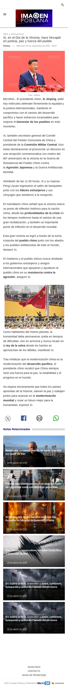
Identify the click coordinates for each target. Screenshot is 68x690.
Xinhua (6, 46)
